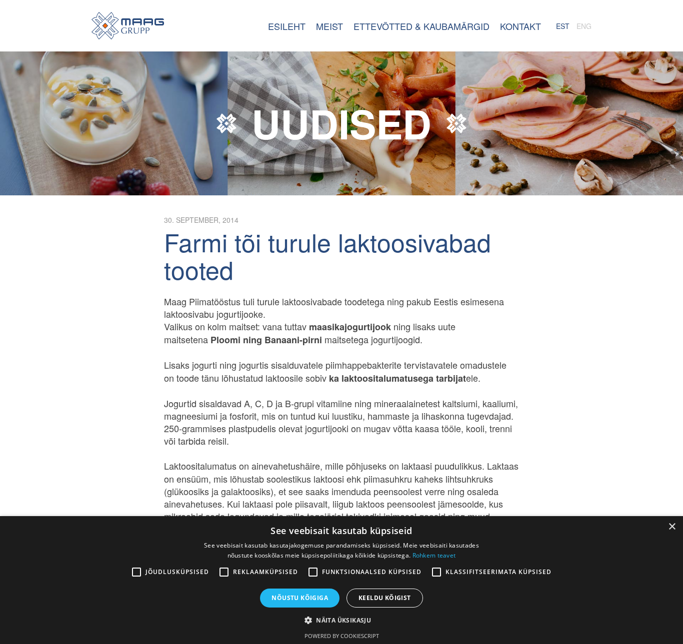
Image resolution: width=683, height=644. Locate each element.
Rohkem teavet (434, 555)
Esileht (128, 25)
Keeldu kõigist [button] (384, 598)
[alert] (341, 580)
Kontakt (520, 25)
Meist (329, 25)
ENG (584, 26)
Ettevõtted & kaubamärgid (422, 25)
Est (563, 26)
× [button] (672, 527)
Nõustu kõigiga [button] (300, 598)
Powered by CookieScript (341, 636)
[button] (341, 620)
